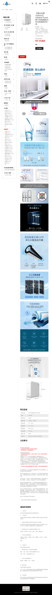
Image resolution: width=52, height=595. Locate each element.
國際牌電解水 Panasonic (9, 119)
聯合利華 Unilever (8, 159)
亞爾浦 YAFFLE (8, 161)
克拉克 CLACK (8, 139)
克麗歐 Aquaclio (8, 132)
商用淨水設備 (7, 79)
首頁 (3, 9)
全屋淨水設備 (7, 66)
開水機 (5, 57)
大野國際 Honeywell (9, 116)
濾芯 (6, 94)
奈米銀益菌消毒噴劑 (8, 167)
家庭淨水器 (6, 38)
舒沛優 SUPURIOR (8, 124)
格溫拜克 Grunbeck (8, 145)
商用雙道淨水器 (8, 81)
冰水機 (6, 28)
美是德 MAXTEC (8, 150)
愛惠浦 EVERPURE (8, 115)
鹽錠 (6, 70)
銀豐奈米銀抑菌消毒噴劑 (10, 169)
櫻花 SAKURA (8, 121)
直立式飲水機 (7, 35)
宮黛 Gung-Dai (7, 144)
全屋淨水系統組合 (8, 69)
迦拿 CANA (7, 137)
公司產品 (6, 9)
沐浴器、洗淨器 (7, 91)
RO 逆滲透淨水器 (8, 22)
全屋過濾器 (6, 62)
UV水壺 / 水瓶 (7, 97)
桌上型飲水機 (7, 34)
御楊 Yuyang (7, 163)
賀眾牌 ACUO (7, 110)
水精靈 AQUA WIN (8, 111)
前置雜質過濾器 (8, 64)
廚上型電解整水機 (8, 47)
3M (5, 126)
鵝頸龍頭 (6, 103)
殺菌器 (5, 85)
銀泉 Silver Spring (8, 156)
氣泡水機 (6, 52)
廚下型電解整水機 (8, 48)
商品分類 (6, 17)
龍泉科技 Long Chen (9, 118)
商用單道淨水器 (8, 82)
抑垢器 (5, 73)
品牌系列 (11, 9)
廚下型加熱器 (7, 27)
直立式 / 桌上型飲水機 (9, 32)
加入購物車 (39, 48)
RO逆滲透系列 (7, 20)
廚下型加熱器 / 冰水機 (9, 25)
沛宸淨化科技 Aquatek (9, 134)
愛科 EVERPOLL (8, 113)
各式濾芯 (6, 108)
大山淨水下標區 (7, 172)
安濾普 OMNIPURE (8, 151)
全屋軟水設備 (7, 67)
